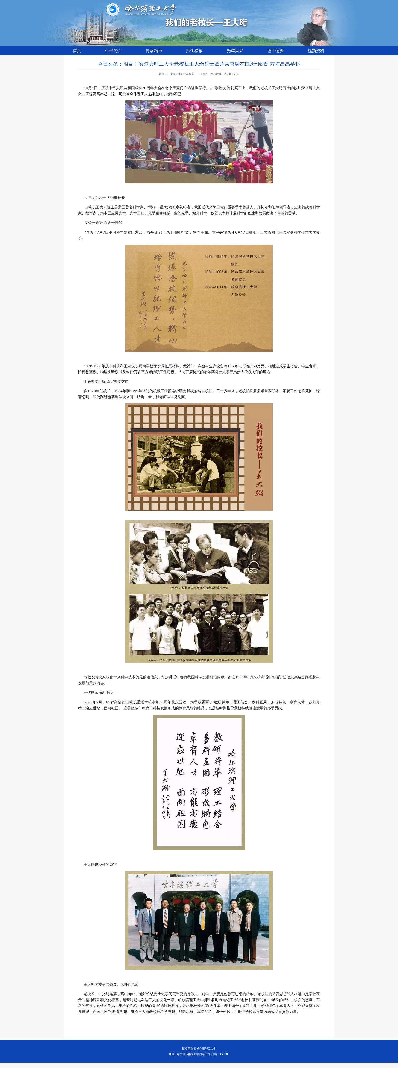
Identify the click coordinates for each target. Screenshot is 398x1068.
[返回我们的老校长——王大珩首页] (155, 26)
